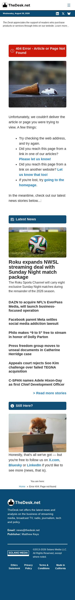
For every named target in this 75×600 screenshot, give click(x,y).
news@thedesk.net (28, 530)
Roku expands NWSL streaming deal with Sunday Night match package (34, 269)
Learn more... (62, 25)
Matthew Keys (30, 534)
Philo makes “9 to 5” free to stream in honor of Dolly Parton (37, 335)
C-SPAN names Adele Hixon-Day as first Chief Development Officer (36, 382)
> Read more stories (49, 393)
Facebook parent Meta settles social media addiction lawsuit (33, 322)
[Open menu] (69, 5)
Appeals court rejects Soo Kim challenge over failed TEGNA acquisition (34, 367)
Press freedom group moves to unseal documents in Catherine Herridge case (34, 350)
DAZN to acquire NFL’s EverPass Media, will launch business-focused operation (35, 306)
